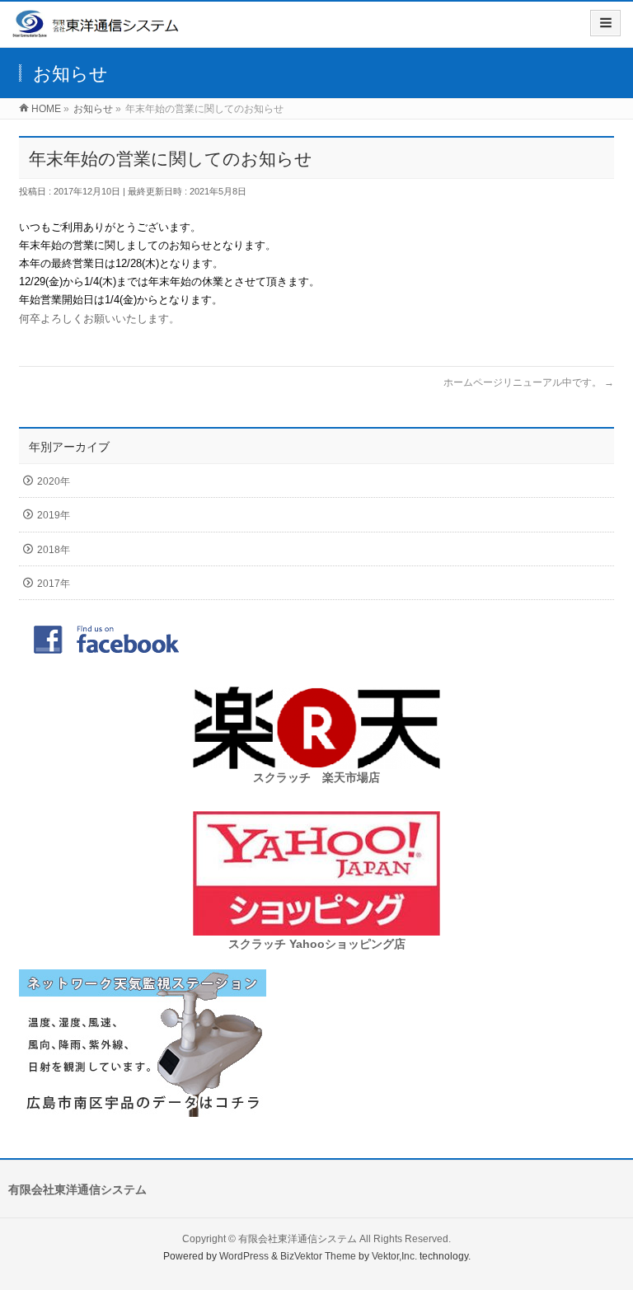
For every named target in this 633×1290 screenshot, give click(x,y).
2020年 (53, 481)
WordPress (244, 1256)
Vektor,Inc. (394, 1256)
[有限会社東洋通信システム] (96, 30)
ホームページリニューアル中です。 (528, 382)
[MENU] (605, 23)
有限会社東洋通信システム (297, 1239)
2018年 (53, 550)
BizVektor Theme (318, 1256)
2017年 (53, 583)
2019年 (53, 515)
